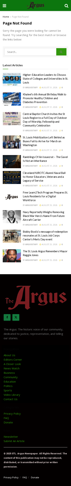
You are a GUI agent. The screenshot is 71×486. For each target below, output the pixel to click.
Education (10, 381)
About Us (9, 355)
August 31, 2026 (49, 87)
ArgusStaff (31, 87)
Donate (8, 422)
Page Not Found (20, 16)
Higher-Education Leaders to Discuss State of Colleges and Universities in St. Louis (45, 78)
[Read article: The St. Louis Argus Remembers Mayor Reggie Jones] (12, 255)
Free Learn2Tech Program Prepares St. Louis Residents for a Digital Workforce (45, 196)
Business (9, 373)
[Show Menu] (4, 5)
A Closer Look (12, 364)
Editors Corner (13, 359)
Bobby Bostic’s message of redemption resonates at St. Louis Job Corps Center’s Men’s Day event (45, 235)
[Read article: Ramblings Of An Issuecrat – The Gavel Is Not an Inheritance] (12, 161)
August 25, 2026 (49, 205)
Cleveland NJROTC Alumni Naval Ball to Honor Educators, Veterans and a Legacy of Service (44, 176)
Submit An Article (14, 441)
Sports (8, 390)
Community (11, 377)
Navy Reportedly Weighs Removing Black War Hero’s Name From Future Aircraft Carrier (44, 215)
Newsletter (11, 436)
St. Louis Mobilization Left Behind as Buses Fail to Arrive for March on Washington (44, 141)
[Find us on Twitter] (15, 317)
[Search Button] (66, 5)
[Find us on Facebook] (7, 317)
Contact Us (10, 399)
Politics (8, 386)
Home (6, 16)
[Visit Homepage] (35, 5)
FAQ (6, 418)
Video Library (12, 394)
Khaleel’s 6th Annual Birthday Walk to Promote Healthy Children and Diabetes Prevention (44, 98)
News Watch (11, 368)
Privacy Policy (12, 413)
